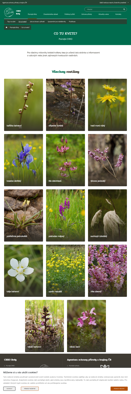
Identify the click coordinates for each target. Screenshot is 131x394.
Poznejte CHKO (10, 365)
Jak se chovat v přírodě (37, 21)
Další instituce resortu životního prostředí (113, 2)
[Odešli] (124, 9)
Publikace (72, 21)
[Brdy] (6, 27)
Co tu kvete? (23, 21)
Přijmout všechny (119, 388)
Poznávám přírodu (74, 365)
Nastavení (9, 388)
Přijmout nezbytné (29, 388)
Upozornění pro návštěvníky (57, 21)
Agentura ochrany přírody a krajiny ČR (14, 2)
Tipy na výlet (11, 21)
